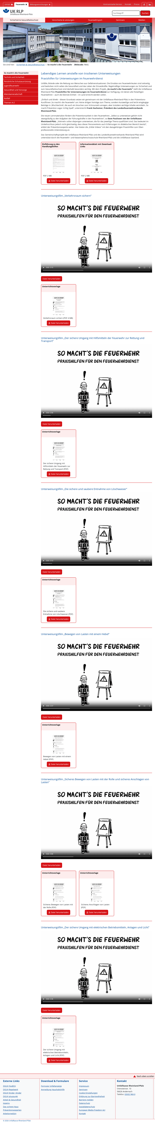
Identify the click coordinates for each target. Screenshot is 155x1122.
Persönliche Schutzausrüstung (17, 81)
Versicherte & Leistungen (63, 20)
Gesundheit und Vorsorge (15, 90)
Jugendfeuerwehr (11, 85)
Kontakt (128, 4)
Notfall (7, 98)
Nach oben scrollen (145, 1076)
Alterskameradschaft (13, 94)
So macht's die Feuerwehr (16, 73)
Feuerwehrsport (95, 20)
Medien (141, 20)
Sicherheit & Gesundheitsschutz (26, 20)
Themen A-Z (9, 102)
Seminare (120, 20)
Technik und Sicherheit (14, 77)
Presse (136, 4)
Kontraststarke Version (112, 4)
